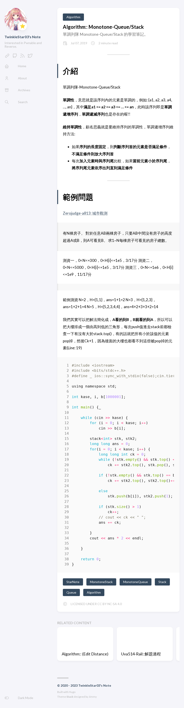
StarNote (72, 582)
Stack (162, 582)
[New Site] (7, 57)
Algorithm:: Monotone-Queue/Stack (103, 27)
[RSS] (22, 57)
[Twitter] (30, 57)
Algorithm (73, 17)
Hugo (72, 692)
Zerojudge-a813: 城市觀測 (85, 213)
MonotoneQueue (135, 582)
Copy (166, 366)
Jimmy (93, 696)
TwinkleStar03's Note (22, 37)
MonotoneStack (101, 582)
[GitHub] (15, 57)
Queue (71, 592)
